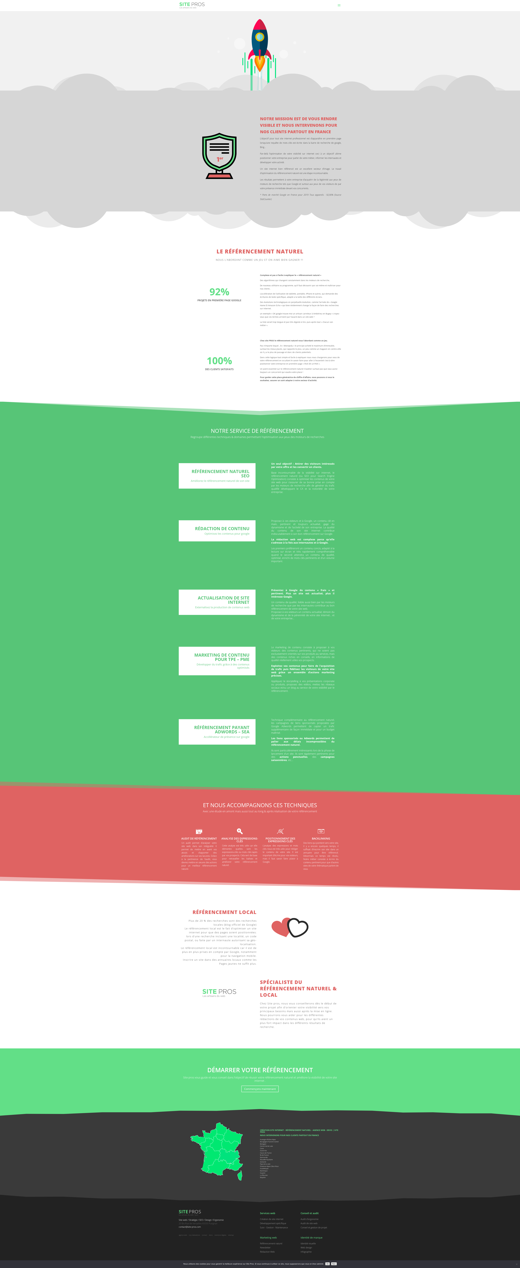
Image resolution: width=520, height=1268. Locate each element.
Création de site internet (271, 1219)
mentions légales (220, 1235)
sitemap (231, 1235)
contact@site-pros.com (190, 1226)
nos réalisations (194, 1235)
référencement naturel (298, 1130)
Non (334, 1264)
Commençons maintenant (260, 1089)
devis (329, 1130)
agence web (319, 1130)
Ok (327, 1264)
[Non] (516, 1264)
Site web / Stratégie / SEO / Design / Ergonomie (201, 1219)
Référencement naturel (271, 1243)
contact (204, 1235)
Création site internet (272, 1130)
